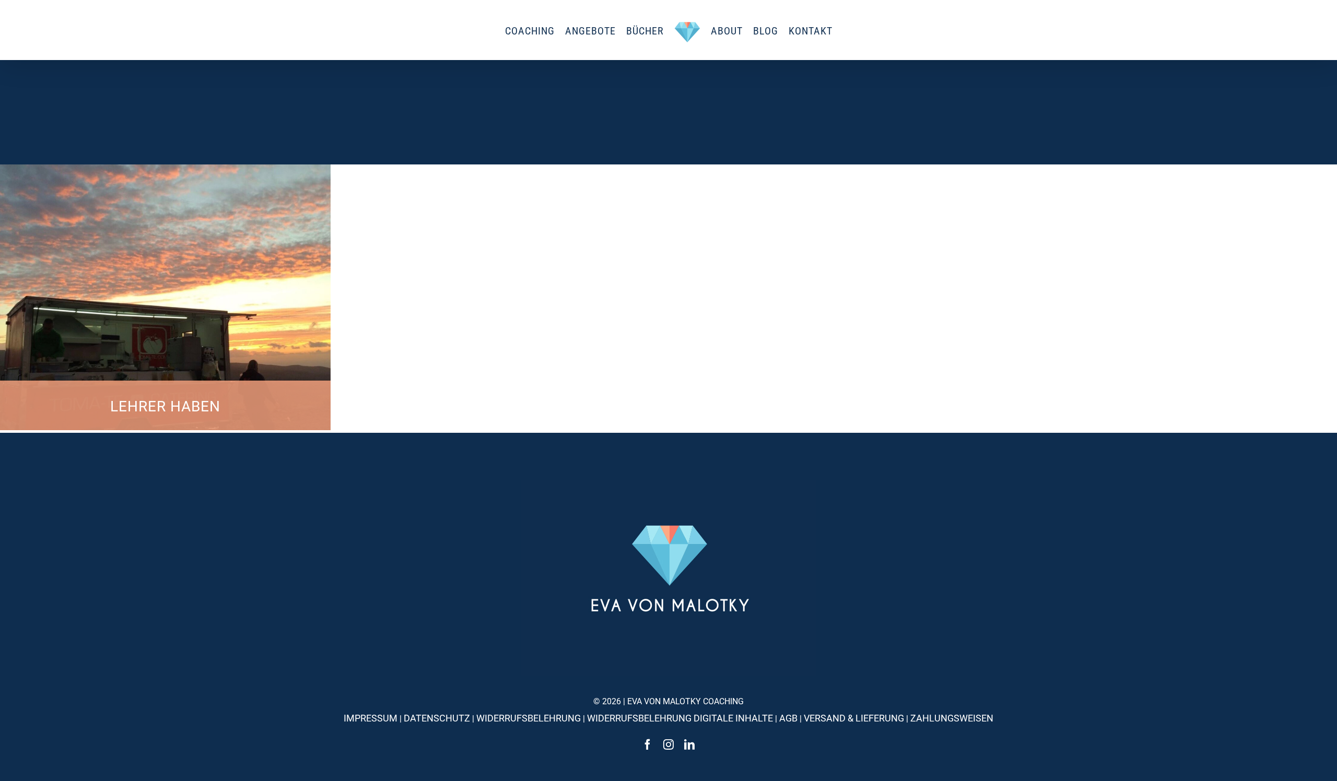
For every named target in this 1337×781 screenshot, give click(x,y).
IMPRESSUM (370, 718)
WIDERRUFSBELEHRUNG (528, 718)
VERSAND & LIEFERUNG (854, 718)
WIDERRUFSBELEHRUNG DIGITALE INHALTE (680, 718)
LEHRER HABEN (165, 406)
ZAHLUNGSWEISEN (951, 718)
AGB (788, 718)
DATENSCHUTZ (437, 718)
